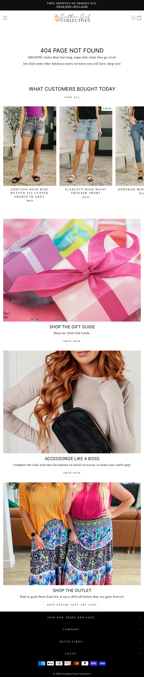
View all (72, 97)
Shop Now (72, 341)
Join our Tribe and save (71, 617)
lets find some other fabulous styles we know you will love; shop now (72, 63)
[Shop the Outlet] (72, 533)
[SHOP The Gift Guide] (72, 270)
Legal (71, 653)
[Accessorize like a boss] (72, 402)
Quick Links (71, 641)
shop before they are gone (72, 605)
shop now (72, 473)
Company (71, 629)
